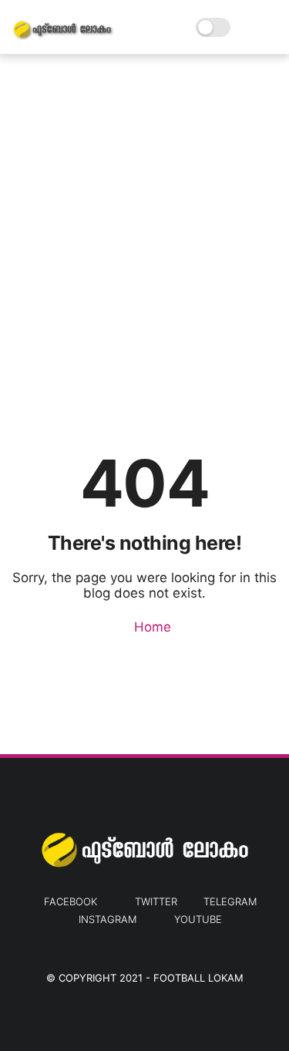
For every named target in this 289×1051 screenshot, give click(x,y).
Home (150, 627)
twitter (156, 901)
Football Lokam (198, 978)
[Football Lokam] (63, 35)
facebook (70, 901)
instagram (107, 919)
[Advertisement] (144, 221)
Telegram (230, 901)
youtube (198, 919)
